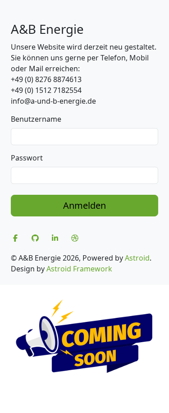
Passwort (27, 158)
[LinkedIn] (54, 238)
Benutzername (36, 119)
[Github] (35, 238)
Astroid (137, 258)
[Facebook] (15, 238)
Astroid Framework (79, 269)
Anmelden (84, 205)
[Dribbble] (74, 238)
